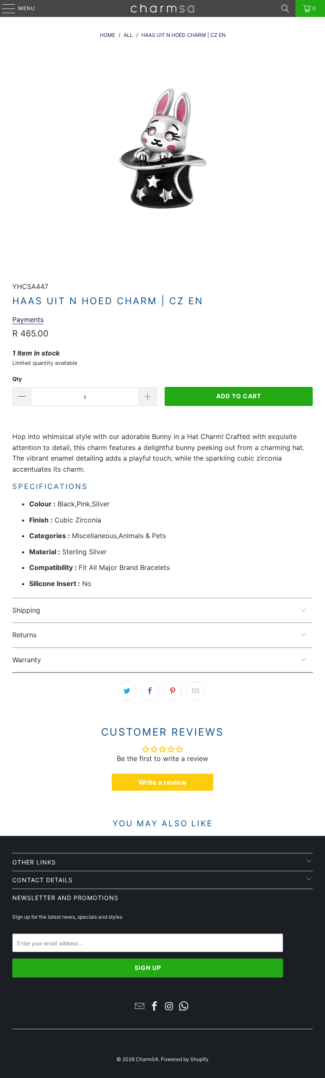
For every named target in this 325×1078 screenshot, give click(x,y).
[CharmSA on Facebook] (155, 1007)
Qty (17, 378)
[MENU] (4, 8)
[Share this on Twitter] (127, 690)
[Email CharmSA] (140, 1007)
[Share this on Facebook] (149, 690)
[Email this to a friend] (195, 690)
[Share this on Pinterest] (172, 690)
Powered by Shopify (185, 1059)
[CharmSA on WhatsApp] (184, 1007)
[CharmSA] (162, 8)
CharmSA (147, 1059)
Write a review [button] (162, 782)
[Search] (285, 8)
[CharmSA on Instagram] (169, 1007)
